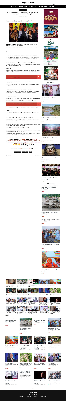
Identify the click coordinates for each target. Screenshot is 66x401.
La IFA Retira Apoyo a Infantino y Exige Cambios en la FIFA (44, 294)
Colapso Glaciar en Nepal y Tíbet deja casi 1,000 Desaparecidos (21, 286)
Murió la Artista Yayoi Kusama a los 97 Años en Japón (55, 285)
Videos (53, 6)
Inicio (12, 6)
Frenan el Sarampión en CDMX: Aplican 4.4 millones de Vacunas (22, 294)
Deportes (41, 6)
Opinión (35, 6)
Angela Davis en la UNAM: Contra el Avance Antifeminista (11, 294)
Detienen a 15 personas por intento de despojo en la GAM (11, 312)
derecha (23, 152)
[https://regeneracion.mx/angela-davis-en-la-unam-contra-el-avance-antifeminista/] (10, 291)
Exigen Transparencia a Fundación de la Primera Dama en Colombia (22, 312)
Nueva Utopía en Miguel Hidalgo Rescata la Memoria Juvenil (11, 303)
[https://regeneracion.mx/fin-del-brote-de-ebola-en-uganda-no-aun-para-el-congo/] (44, 282)
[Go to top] (64, 399)
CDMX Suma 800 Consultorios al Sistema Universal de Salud (22, 303)
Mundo (25, 6)
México (16, 6)
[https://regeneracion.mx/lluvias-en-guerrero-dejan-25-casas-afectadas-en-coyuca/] (55, 291)
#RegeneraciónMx (15, 139)
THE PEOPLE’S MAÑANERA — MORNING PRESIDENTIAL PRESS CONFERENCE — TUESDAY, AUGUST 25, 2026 (44, 303)
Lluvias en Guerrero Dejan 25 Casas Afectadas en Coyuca (55, 294)
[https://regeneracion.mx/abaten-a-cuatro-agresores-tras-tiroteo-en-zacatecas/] (33, 291)
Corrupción (21, 10)
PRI (31, 152)
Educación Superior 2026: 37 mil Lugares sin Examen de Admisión (55, 312)
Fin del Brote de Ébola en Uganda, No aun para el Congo (44, 285)
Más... (7, 315)
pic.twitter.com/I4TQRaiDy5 (23, 146)
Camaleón (31, 6)
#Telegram (29, 139)
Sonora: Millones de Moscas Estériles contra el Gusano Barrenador (32, 312)
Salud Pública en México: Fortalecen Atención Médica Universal (32, 303)
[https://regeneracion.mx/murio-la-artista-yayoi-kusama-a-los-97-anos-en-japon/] (55, 282)
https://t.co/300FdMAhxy (27, 144)
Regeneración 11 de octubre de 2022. (13, 44)
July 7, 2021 (34, 149)
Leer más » (43, 101)
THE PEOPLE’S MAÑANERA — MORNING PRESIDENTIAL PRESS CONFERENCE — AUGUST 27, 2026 (50, 187)
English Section (47, 6)
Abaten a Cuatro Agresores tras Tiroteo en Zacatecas (33, 294)
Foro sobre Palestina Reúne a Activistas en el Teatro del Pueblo (33, 286)
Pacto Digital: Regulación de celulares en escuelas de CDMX (44, 312)
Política (21, 6)
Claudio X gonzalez (17, 152)
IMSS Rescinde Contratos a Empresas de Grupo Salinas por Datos (55, 303)
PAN (29, 152)
